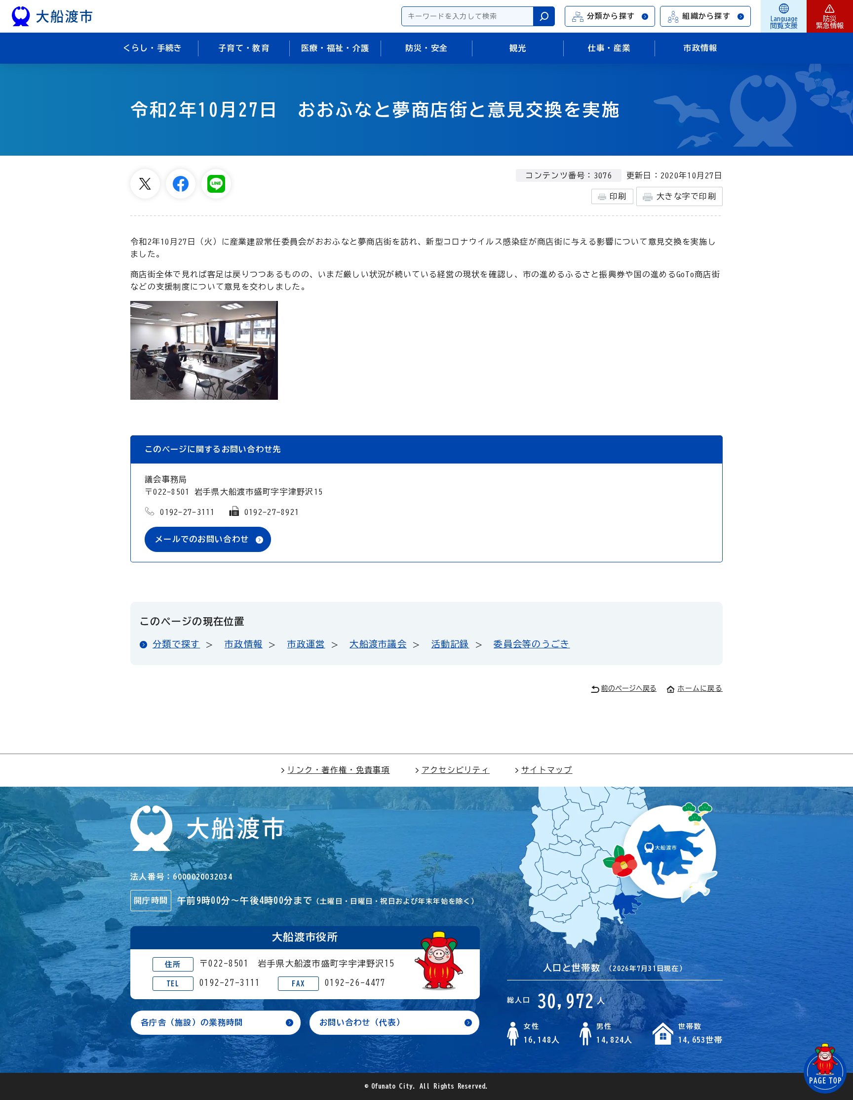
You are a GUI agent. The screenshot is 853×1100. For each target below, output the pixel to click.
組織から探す (706, 16)
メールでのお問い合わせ (202, 539)
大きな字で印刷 (686, 196)
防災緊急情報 (830, 22)
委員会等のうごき (532, 643)
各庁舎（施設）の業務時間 (192, 1022)
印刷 (618, 196)
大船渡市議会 (378, 643)
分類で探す (176, 643)
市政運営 (306, 643)
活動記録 (450, 643)
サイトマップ (547, 770)
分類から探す (611, 16)
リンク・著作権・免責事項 (338, 770)
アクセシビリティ (456, 770)
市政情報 (244, 643)
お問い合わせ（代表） (362, 1022)
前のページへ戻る (629, 688)
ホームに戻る (700, 688)
